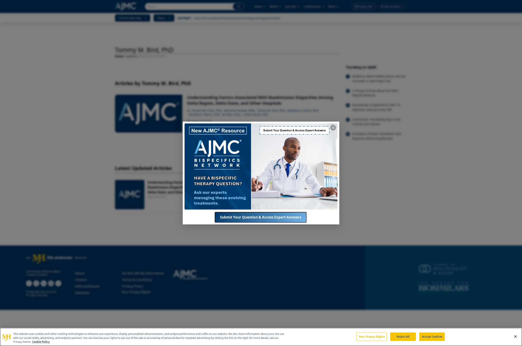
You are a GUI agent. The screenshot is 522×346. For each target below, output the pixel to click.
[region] (261, 337)
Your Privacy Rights (372, 336)
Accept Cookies (432, 336)
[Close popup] (333, 128)
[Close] (515, 336)
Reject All (403, 336)
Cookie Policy (41, 342)
